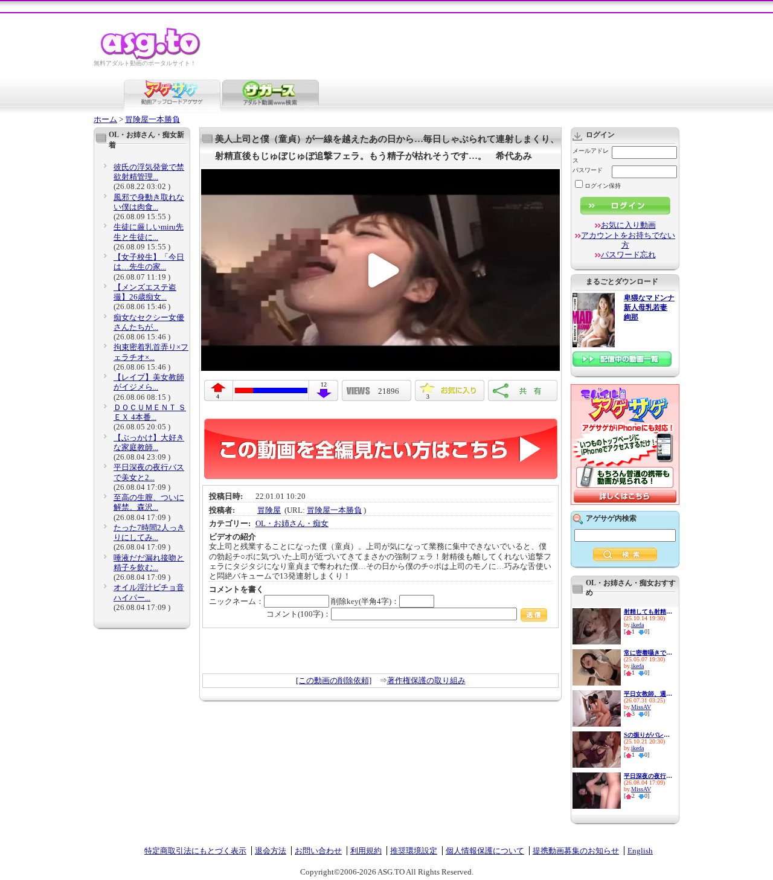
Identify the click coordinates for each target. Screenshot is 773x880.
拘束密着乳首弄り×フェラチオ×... (151, 351)
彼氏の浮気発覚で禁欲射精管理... (149, 171)
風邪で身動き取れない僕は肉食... (149, 202)
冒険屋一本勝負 (152, 119)
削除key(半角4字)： (365, 601)
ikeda (637, 624)
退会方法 (270, 850)
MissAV (641, 707)
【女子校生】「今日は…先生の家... (149, 261)
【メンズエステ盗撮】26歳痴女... (145, 292)
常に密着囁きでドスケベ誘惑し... (648, 652)
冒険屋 (269, 510)
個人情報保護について (485, 850)
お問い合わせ (318, 850)
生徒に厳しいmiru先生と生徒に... (149, 231)
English (640, 850)
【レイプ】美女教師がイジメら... (149, 382)
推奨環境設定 (413, 850)
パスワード (588, 170)
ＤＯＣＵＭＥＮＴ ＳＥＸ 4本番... (150, 412)
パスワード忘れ (628, 254)
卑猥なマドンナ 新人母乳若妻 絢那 (649, 308)
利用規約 (366, 850)
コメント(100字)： (298, 613)
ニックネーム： (236, 601)
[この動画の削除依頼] (333, 680)
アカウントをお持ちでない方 (628, 240)
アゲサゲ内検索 (611, 518)
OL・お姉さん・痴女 (292, 523)
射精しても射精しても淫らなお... (648, 611)
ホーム (105, 119)
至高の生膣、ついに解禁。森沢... (149, 502)
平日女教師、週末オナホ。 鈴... (648, 693)
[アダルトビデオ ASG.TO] (151, 57)
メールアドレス (591, 155)
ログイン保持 (603, 185)
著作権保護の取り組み (426, 680)
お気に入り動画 (628, 225)
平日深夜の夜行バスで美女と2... (149, 472)
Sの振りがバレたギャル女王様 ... (648, 734)
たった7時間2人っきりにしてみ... (149, 532)
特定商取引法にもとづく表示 (195, 850)
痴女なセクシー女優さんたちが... (149, 322)
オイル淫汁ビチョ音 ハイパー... (149, 592)
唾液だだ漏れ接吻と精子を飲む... (149, 562)
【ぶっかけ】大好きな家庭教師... (149, 442)
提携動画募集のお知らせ (576, 850)
